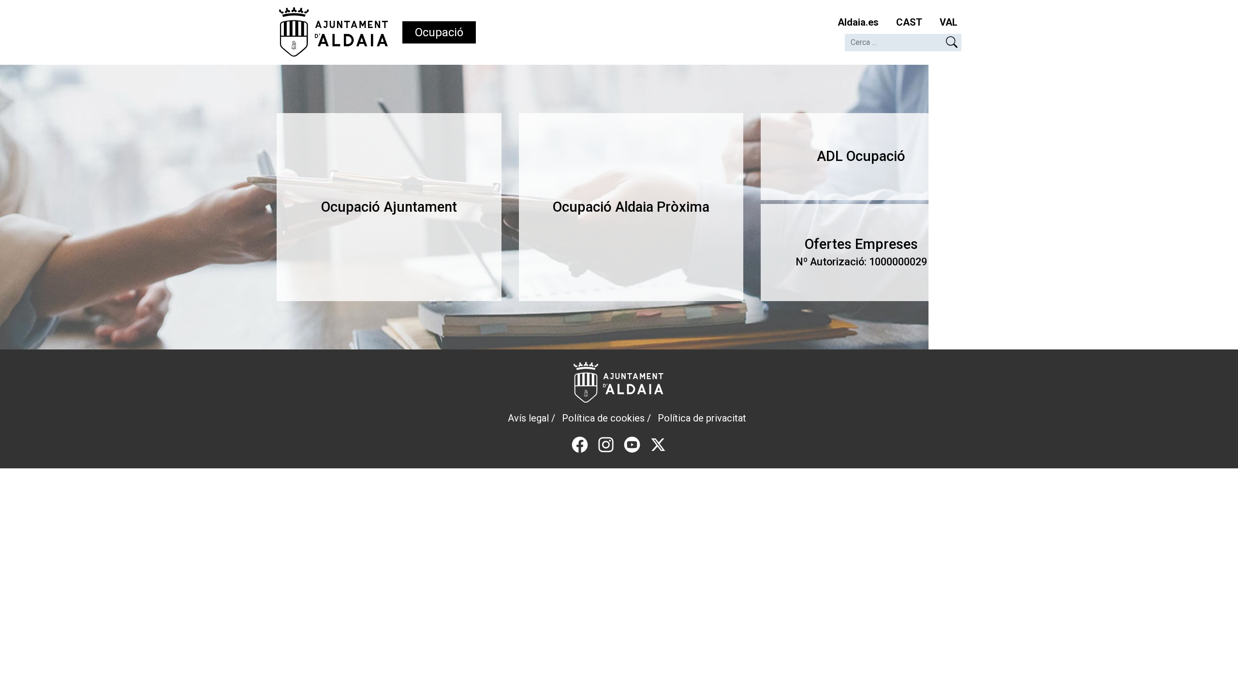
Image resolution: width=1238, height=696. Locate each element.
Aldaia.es (858, 22)
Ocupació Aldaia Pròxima (631, 207)
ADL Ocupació (861, 156)
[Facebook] (580, 444)
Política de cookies (603, 418)
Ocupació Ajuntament (389, 207)
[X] (658, 444)
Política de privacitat (702, 418)
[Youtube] (632, 444)
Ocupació (439, 32)
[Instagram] (606, 444)
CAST (909, 22)
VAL (949, 22)
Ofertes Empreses (861, 252)
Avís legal (528, 418)
